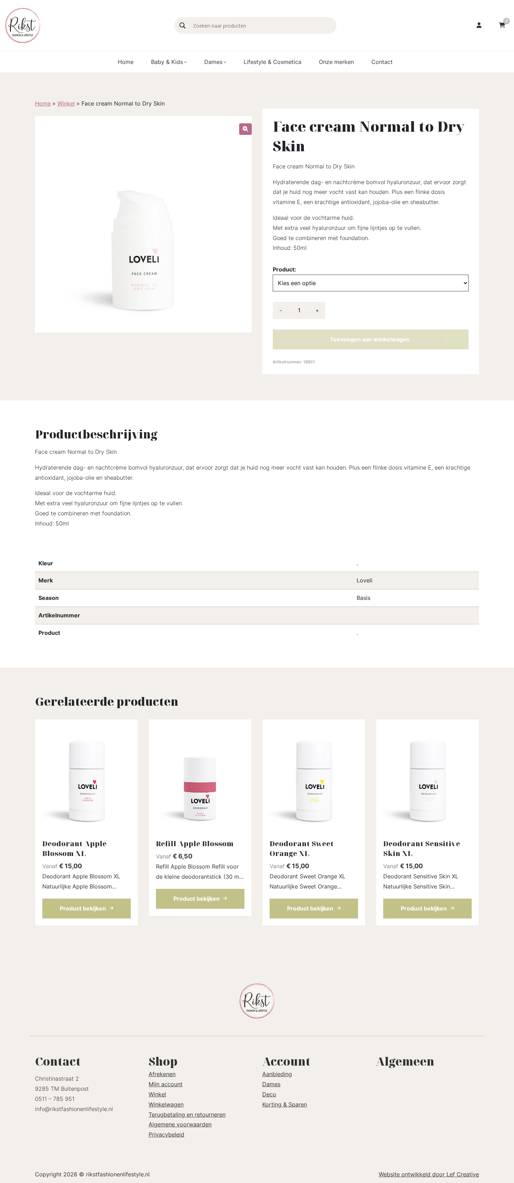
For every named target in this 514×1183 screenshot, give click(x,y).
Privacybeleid (166, 1134)
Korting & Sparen (284, 1104)
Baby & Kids (167, 61)
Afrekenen (162, 1073)
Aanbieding (277, 1073)
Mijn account (166, 1084)
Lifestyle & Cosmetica (272, 61)
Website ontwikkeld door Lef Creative (429, 1174)
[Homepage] (86, 24)
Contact (382, 61)
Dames (213, 61)
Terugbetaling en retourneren (187, 1114)
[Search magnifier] (182, 25)
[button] (245, 129)
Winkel (66, 103)
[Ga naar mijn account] (479, 26)
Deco (269, 1094)
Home (126, 61)
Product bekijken (83, 908)
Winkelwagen (166, 1104)
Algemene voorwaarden (180, 1124)
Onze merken (336, 61)
